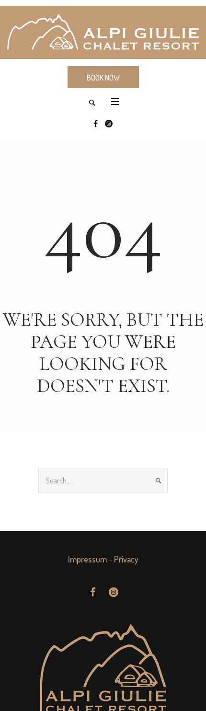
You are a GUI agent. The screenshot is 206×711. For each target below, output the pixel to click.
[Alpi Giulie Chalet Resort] (103, 32)
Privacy (126, 559)
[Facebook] (95, 123)
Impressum (87, 559)
